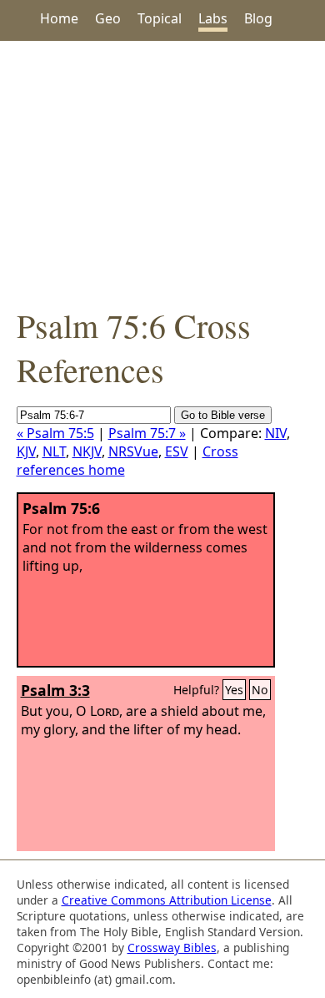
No (260, 690)
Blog (258, 18)
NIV (276, 433)
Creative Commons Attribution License (167, 900)
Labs (213, 18)
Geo (108, 18)
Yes (234, 690)
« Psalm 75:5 (55, 433)
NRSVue (133, 451)
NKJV (87, 451)
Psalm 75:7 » (147, 433)
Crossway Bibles (172, 947)
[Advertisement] (162, 172)
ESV (176, 451)
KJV (26, 451)
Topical (160, 18)
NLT (54, 451)
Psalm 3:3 (55, 690)
